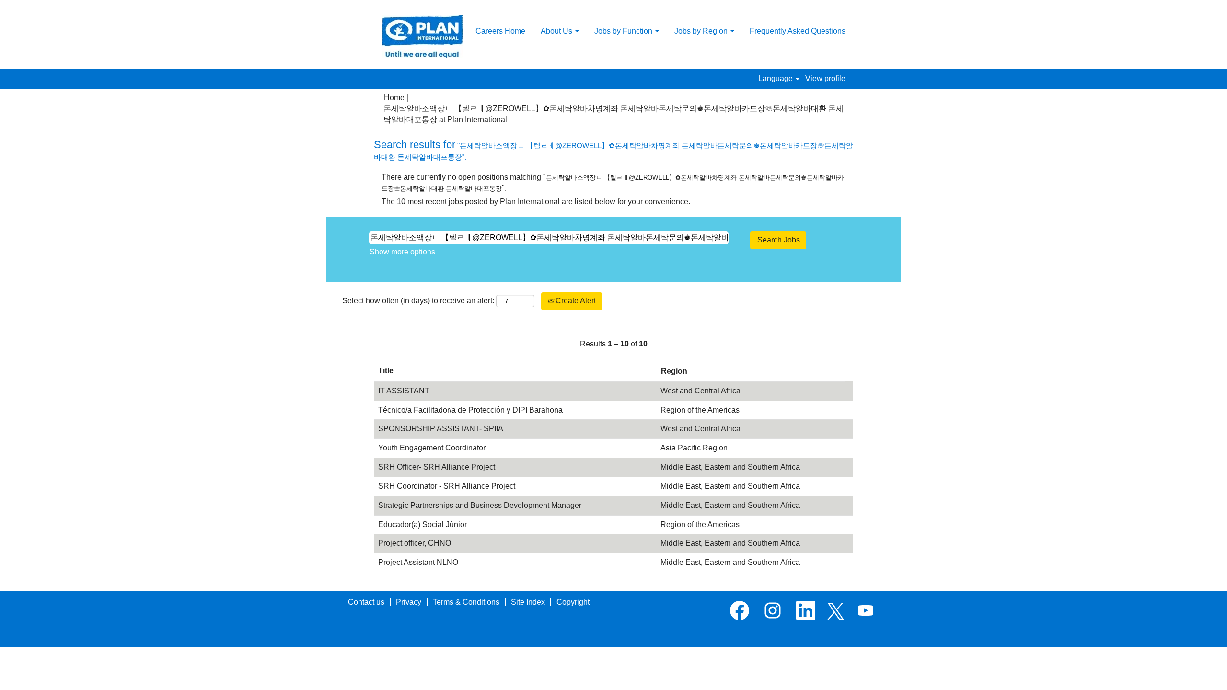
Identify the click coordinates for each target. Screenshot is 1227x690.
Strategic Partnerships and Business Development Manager (479, 505)
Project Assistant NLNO (418, 562)
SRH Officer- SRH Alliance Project (436, 467)
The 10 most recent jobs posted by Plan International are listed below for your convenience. (536, 201)
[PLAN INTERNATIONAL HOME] (422, 36)
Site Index (528, 602)
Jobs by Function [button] (624, 31)
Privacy (408, 602)
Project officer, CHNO (414, 543)
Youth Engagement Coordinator (432, 448)
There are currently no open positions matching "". (613, 182)
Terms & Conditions (466, 602)
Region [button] (674, 371)
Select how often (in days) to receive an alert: (418, 301)
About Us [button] (557, 31)
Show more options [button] (402, 252)
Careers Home (500, 31)
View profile (825, 78)
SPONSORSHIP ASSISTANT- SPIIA (440, 429)
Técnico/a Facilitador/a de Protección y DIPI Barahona (470, 410)
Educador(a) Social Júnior (422, 524)
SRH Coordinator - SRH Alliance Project (446, 486)
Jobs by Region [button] (701, 31)
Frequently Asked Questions (797, 31)
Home (394, 97)
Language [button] (776, 78)
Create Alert (575, 301)
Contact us (366, 602)
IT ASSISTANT (403, 391)
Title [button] (386, 371)
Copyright (573, 602)
